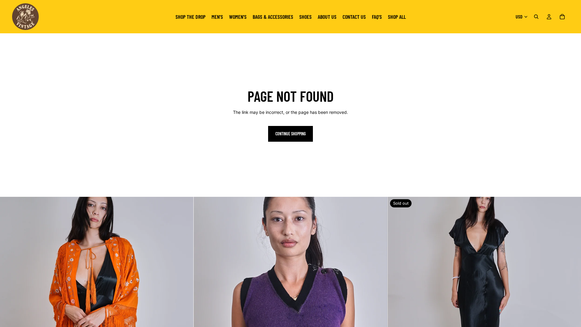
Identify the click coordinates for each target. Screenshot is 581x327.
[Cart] (562, 16)
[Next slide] (184, 293)
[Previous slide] (9, 293)
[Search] (536, 16)
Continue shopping (290, 133)
